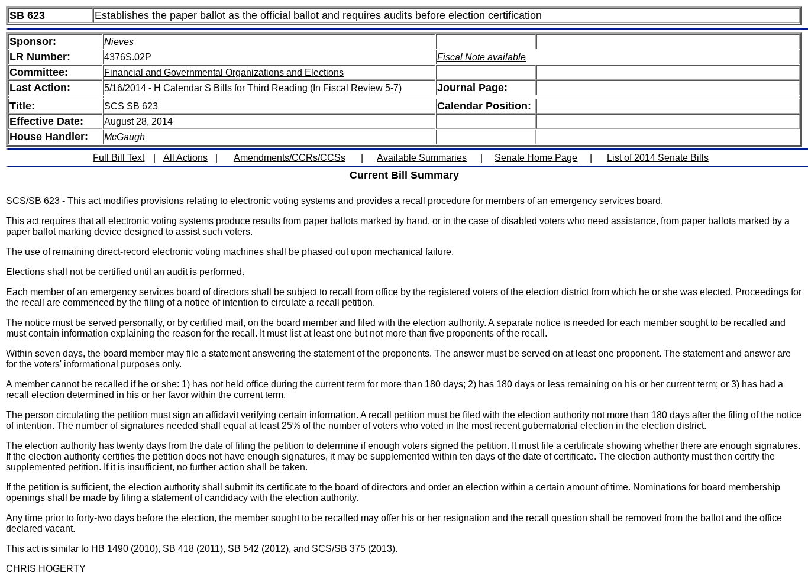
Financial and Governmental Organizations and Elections (224, 72)
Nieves (119, 42)
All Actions (185, 158)
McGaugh (124, 137)
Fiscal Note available (481, 57)
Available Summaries (422, 158)
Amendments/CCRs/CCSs (289, 158)
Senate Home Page (536, 158)
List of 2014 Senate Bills (658, 158)
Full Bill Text (118, 158)
